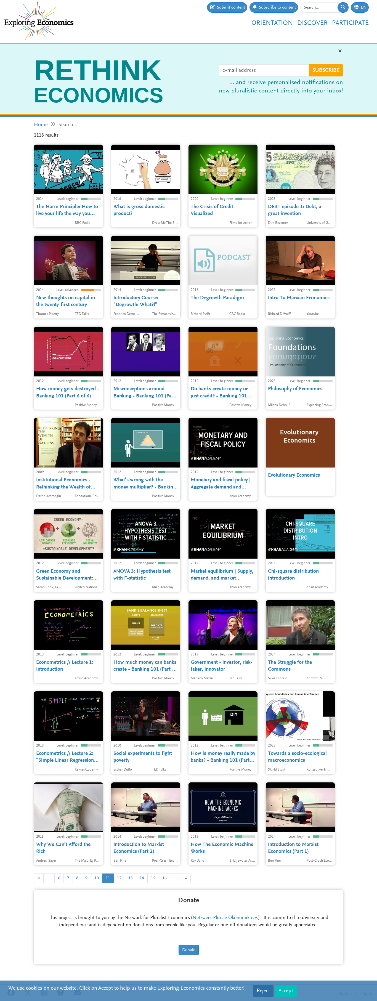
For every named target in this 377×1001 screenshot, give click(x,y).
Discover (312, 23)
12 (119, 878)
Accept (285, 991)
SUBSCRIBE (325, 70)
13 (130, 878)
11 (108, 878)
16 (164, 878)
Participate (350, 23)
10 (96, 878)
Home (41, 125)
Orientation (272, 23)
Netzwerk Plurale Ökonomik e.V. (225, 917)
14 (142, 878)
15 (153, 878)
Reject (263, 991)
